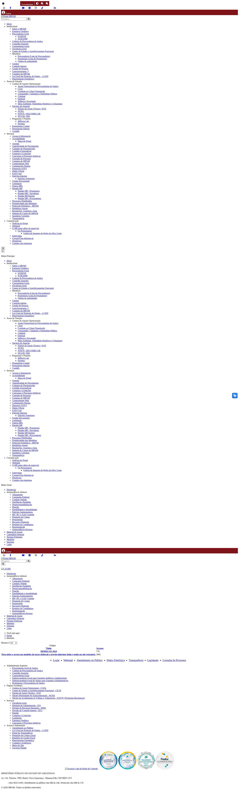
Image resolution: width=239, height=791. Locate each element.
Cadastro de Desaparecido (23, 148)
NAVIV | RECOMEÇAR (29, 114)
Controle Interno (19, 66)
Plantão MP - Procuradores (29, 198)
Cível (20, 89)
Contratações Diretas (21, 166)
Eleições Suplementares (22, 512)
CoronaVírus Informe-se (22, 238)
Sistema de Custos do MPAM (25, 213)
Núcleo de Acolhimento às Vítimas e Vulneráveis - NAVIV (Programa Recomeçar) (48, 698)
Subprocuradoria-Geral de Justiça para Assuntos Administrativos (40, 680)
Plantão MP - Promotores (29, 191)
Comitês (15, 131)
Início (9, 24)
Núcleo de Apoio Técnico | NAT (32, 109)
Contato (4, 783)
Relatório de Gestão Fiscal (23, 738)
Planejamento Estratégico (23, 79)
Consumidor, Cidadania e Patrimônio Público (37, 94)
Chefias (15, 64)
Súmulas (10, 542)
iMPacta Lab (23, 121)
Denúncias (16, 241)
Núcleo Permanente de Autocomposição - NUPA (33, 695)
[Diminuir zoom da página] (47, 3)
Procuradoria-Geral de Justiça (25, 668)
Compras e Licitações (21, 153)
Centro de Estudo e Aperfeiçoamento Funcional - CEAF (36, 690)
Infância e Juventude (27, 101)
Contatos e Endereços (21, 743)
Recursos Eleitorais (20, 522)
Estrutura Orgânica (20, 31)
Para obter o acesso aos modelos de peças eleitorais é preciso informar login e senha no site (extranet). (49, 654)
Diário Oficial (18, 171)
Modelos (10, 539)
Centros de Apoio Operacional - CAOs (29, 688)
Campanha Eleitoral (20, 497)
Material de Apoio (14, 532)
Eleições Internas (19, 176)
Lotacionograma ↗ (20, 71)
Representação (18, 527)
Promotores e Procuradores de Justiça (28, 683)
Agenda (15, 143)
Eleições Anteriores (26, 178)
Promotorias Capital (20, 126)
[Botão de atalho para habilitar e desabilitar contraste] (37, 3)
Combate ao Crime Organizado (31, 91)
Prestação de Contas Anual (24, 735)
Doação (15, 507)
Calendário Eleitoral (15, 534)
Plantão (15, 713)
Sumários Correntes (20, 216)
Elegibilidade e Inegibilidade (24, 509)
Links (9, 544)
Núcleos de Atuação (21, 106)
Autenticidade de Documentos (25, 146)
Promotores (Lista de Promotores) (32, 59)
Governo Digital (19, 748)
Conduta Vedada (19, 499)
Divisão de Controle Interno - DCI (27, 710)
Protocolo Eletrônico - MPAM (25, 206)
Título (48, 648)
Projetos (21, 124)
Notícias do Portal (20, 223)
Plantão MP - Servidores (28, 193)
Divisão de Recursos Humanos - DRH (29, 708)
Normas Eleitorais (14, 537)
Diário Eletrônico (116, 660)
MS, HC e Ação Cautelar (23, 514)
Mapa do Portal (24, 141)
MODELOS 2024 (49, 651)
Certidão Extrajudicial (21, 151)
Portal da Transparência (22, 733)
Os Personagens (25, 231)
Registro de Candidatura (22, 524)
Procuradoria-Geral (20, 34)
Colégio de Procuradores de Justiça (27, 41)
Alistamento (17, 494)
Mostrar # (5, 643)
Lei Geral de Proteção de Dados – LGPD (30, 76)
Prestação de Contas (21, 517)
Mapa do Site (18, 745)
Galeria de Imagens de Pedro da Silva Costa (42, 233)
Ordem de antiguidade (27, 61)
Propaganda (17, 519)
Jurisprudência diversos (22, 529)
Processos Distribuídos (22, 201)
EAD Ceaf (17, 173)
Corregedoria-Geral (20, 46)
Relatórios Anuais (20, 208)
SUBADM (22, 39)
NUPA (21, 111)
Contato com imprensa (22, 243)
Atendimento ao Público (90, 660)
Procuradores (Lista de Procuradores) (34, 56)
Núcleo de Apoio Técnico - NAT (26, 693)
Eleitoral (21, 99)
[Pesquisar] (29, 19)
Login (56, 660)
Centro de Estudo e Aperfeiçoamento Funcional (33, 51)
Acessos (99, 648)
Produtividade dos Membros (24, 203)
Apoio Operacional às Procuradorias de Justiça (38, 86)
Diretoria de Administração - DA (26, 705)
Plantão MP (17, 188)
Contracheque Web (20, 163)
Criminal (21, 96)
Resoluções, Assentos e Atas (24, 211)
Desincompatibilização (22, 504)
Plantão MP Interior (26, 196)
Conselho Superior (20, 44)
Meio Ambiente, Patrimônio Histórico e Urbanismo (40, 104)
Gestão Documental (20, 181)
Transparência (18, 218)
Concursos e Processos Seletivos (26, 156)
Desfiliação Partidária (21, 502)
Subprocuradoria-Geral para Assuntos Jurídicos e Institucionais (39, 678)
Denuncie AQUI (19, 168)
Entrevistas (17, 236)
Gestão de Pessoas (20, 69)
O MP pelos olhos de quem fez (25, 228)
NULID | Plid (24, 116)
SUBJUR (22, 36)
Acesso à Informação (21, 136)
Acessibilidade (18, 138)
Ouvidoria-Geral (19, 49)
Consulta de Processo (21, 158)
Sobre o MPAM (19, 29)
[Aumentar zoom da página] (42, 3)
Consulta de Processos (174, 660)
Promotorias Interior (21, 129)
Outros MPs (17, 186)
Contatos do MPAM (21, 74)
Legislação (17, 183)
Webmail (16, 226)
